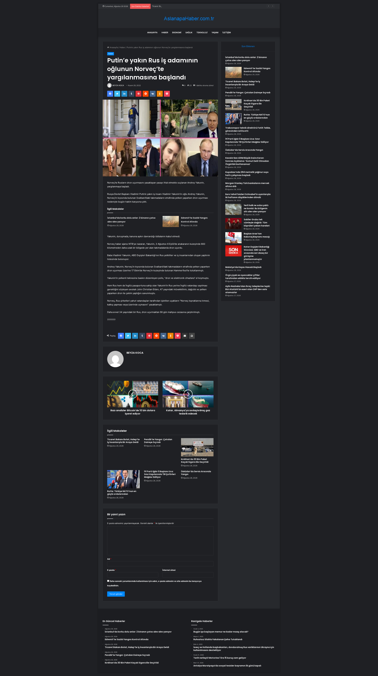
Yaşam (215, 32)
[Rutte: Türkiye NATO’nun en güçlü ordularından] (123, 479)
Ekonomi (176, 32)
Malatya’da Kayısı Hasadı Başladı (243, 267)
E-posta (111, 570)
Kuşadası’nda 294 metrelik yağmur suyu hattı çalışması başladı (246, 174)
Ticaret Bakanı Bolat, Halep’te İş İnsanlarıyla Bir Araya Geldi (179, 6)
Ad (109, 559)
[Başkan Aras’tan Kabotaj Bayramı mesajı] (233, 237)
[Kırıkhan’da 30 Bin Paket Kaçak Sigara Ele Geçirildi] (197, 447)
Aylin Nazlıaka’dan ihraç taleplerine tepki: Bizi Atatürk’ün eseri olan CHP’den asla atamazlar (247, 289)
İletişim (227, 32)
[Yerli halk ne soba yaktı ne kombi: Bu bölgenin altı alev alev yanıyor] (233, 209)
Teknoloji (202, 32)
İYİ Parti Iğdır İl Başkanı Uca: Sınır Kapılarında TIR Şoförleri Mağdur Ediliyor (160, 474)
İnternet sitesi (169, 570)
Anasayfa (152, 32)
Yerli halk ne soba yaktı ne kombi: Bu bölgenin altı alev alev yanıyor (256, 208)
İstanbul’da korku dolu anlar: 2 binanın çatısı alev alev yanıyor (246, 59)
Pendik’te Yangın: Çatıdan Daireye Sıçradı (158, 441)
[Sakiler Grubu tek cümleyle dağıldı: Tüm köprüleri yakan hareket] (233, 223)
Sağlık (188, 32)
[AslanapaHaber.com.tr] (189, 18)
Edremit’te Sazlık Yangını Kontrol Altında (257, 70)
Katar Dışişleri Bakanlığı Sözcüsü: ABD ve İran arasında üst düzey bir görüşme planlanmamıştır (256, 253)
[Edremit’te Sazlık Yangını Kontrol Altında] (171, 221)
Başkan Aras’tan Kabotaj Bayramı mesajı (257, 235)
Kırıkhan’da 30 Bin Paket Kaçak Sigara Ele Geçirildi (194, 460)
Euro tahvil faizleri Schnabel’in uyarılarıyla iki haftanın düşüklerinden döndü (248, 196)
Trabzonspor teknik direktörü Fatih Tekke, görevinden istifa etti (248, 129)
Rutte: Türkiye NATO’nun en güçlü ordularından (121, 492)
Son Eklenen (248, 46)
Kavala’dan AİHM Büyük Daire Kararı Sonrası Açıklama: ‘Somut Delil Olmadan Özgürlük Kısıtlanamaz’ (247, 161)
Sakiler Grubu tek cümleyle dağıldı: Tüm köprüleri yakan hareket (257, 222)
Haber (165, 32)
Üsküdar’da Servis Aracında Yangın (196, 473)
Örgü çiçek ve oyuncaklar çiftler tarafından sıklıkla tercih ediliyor (243, 277)
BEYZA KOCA (118, 85)
